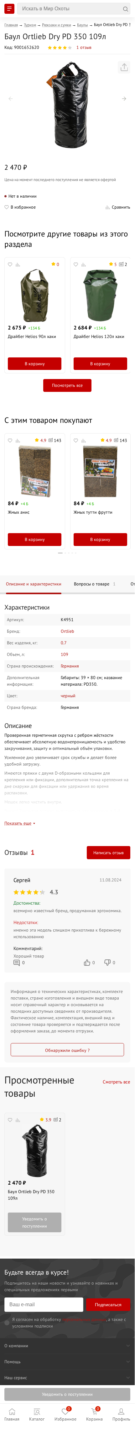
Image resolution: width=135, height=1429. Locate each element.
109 (64, 654)
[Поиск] (73, 8)
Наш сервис (15, 1377)
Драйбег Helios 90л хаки (32, 336)
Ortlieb (67, 631)
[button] (10, 98)
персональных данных (84, 1319)
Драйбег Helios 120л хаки (99, 336)
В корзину (35, 363)
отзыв (83, 47)
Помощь (12, 1361)
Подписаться (108, 1304)
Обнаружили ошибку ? (67, 1050)
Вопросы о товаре (95, 584)
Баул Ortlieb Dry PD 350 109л (31, 1195)
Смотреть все (116, 1082)
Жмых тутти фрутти (93, 512)
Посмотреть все (67, 385)
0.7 (64, 643)
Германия (70, 666)
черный (68, 696)
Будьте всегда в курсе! (36, 1272)
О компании (16, 1345)
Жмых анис (18, 512)
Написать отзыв (108, 852)
